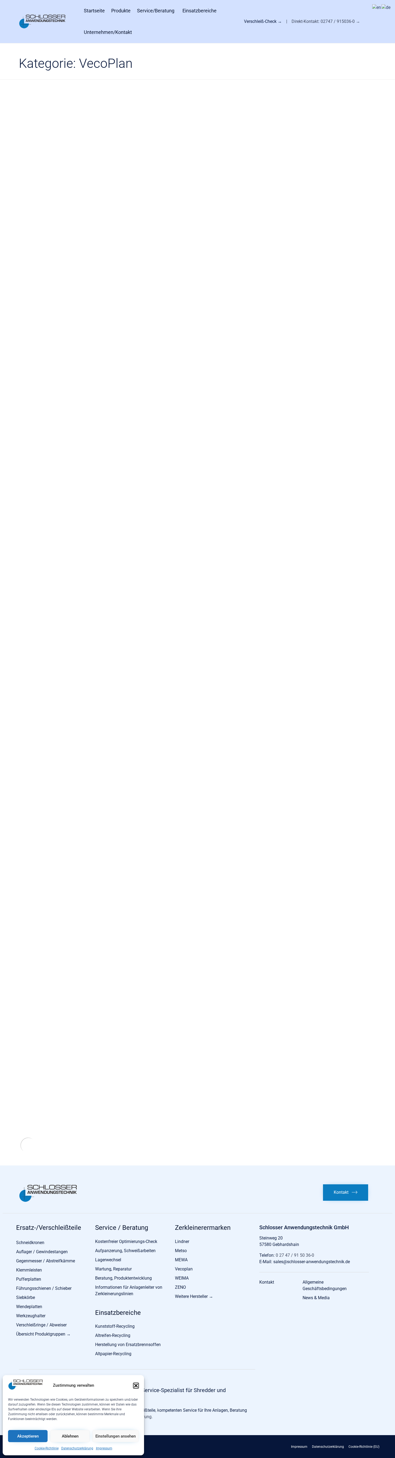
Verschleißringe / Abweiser (41, 1324)
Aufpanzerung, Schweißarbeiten (125, 1250)
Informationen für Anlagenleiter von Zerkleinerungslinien (128, 1290)
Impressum (104, 1448)
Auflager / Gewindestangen (42, 1251)
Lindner (182, 1241)
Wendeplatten (29, 1306)
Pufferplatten (28, 1279)
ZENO (180, 1287)
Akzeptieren (28, 1436)
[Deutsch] (386, 7)
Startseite (94, 10)
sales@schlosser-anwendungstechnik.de (311, 1261)
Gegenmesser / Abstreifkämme (45, 1260)
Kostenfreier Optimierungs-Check (126, 1241)
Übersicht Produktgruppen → (43, 1334)
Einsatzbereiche (199, 10)
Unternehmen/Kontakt (108, 32)
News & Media (316, 1297)
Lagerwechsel (108, 1259)
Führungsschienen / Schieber (43, 1288)
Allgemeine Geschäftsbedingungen (325, 1285)
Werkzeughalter (30, 1315)
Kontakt (266, 1282)
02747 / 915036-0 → (340, 21)
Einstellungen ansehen (115, 1436)
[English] (377, 7)
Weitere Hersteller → (194, 1296)
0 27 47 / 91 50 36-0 (294, 1255)
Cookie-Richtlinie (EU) (364, 1447)
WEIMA (182, 1278)
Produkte (121, 10)
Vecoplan (184, 1269)
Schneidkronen (30, 1242)
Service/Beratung (155, 10)
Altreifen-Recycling (112, 1335)
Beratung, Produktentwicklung (123, 1278)
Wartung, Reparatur (113, 1269)
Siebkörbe (25, 1297)
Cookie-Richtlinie (47, 1448)
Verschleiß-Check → (263, 21)
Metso (181, 1250)
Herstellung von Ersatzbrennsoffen (128, 1344)
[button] (136, 1385)
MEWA (181, 1259)
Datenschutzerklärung (77, 1448)
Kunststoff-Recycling (115, 1326)
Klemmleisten (29, 1270)
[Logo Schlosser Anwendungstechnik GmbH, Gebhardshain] (48, 1200)
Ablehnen (70, 1436)
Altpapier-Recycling (113, 1353)
